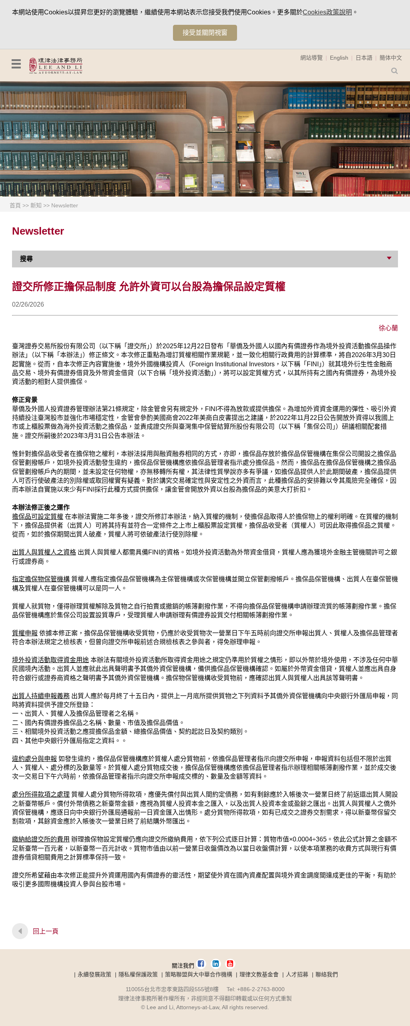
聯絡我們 (327, 974)
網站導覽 (311, 57)
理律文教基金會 (259, 974)
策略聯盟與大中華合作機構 (198, 974)
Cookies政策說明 (327, 12)
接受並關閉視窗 (205, 32)
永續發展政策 (94, 974)
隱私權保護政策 (138, 974)
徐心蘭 (388, 328)
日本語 (364, 57)
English (339, 57)
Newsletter (64, 205)
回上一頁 (45, 931)
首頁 (15, 205)
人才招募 (297, 974)
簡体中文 (391, 57)
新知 (36, 205)
